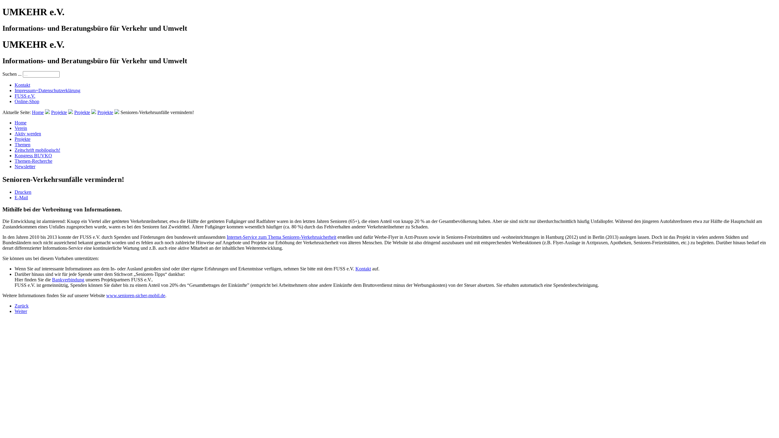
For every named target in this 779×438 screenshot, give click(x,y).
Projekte (59, 112)
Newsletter (25, 166)
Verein (21, 128)
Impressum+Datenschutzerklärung (47, 90)
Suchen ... (12, 74)
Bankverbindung (68, 279)
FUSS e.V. (25, 96)
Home (38, 112)
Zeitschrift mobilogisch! (37, 150)
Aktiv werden (28, 133)
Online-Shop (27, 101)
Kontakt (22, 85)
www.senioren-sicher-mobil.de (135, 295)
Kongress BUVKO (33, 155)
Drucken (23, 192)
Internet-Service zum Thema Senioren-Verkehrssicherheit (281, 237)
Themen (22, 144)
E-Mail (21, 197)
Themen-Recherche (33, 161)
